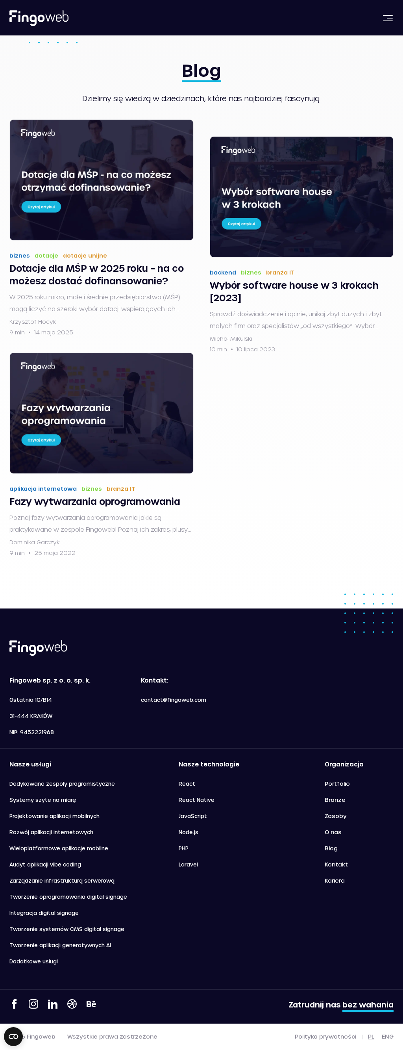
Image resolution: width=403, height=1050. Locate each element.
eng (388, 1036)
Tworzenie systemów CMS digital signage (66, 929)
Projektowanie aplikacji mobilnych (54, 816)
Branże (335, 799)
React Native (196, 800)
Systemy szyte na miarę (42, 800)
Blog (331, 848)
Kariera (335, 880)
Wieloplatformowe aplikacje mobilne (58, 848)
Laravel (188, 864)
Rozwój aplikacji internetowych (51, 832)
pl (371, 1036)
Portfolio (337, 783)
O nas (333, 832)
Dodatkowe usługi (33, 961)
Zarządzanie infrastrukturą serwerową (62, 880)
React (187, 784)
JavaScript (193, 816)
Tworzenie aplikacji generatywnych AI (60, 945)
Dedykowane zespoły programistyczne (62, 784)
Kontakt (336, 864)
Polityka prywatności (325, 1036)
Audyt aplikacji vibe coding (45, 864)
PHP (184, 848)
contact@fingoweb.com (173, 700)
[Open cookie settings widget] (13, 1036)
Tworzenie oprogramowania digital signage (68, 897)
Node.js (188, 832)
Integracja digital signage (44, 913)
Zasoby (336, 816)
